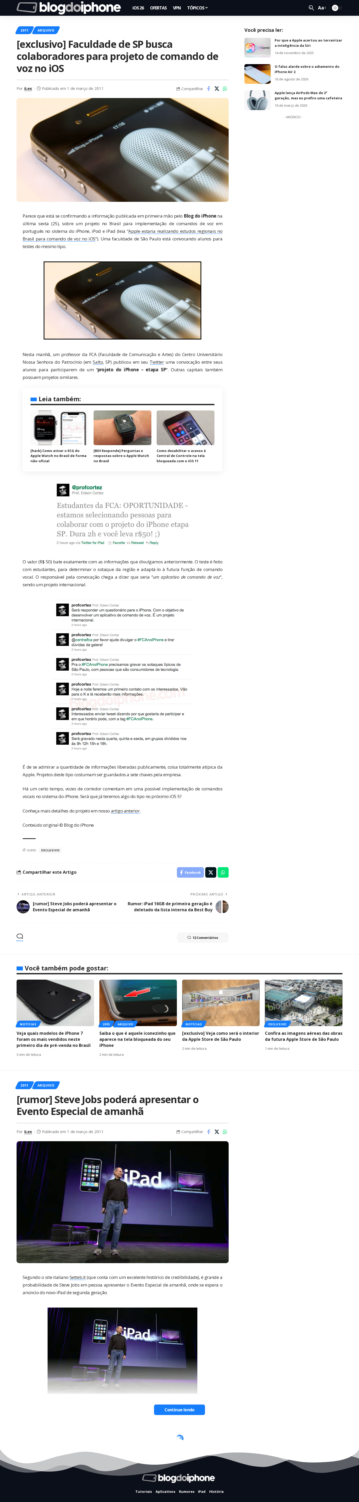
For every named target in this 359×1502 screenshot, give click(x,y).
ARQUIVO (46, 30)
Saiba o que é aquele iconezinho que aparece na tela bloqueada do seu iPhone (137, 1039)
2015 (106, 1024)
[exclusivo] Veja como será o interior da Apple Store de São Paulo (220, 1036)
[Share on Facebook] (208, 88)
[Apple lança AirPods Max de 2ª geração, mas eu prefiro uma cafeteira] (257, 100)
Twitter (157, 362)
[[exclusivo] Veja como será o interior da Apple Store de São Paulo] (221, 1003)
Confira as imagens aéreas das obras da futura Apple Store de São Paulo (303, 1036)
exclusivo (50, 850)
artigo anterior (125, 811)
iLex (28, 88)
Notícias (28, 1024)
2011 (24, 30)
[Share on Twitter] (216, 88)
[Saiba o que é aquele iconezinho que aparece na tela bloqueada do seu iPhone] (138, 1003)
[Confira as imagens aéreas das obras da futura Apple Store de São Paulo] (303, 1003)
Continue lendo (179, 1410)
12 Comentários (205, 937)
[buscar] (311, 8)
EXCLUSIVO (277, 1024)
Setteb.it (78, 1277)
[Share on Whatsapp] (225, 88)
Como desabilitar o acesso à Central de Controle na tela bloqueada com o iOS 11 (181, 455)
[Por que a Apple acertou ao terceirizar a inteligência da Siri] (257, 48)
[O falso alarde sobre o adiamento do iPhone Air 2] (257, 74)
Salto (98, 362)
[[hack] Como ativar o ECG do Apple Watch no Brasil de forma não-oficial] (59, 427)
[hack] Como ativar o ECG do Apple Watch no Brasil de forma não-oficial (58, 455)
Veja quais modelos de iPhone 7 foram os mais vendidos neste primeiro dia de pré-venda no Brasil (54, 1039)
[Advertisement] (293, 200)
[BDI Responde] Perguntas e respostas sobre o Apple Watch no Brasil (121, 455)
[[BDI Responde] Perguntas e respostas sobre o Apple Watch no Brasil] (122, 427)
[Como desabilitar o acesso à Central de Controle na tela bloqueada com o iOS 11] (185, 427)
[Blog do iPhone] (70, 8)
